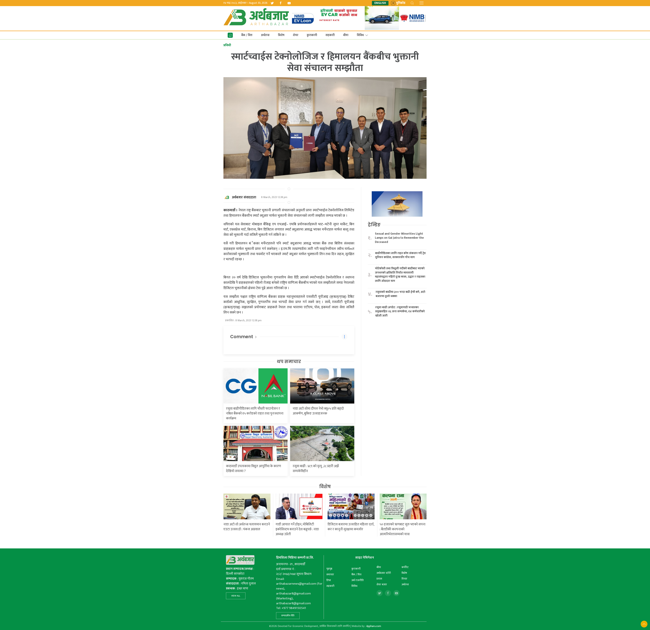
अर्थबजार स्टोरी (383, 573)
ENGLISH (380, 3)
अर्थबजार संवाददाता (244, 197)
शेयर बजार (381, 584)
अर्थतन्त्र (265, 35)
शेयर (295, 35)
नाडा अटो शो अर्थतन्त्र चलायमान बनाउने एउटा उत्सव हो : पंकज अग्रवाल (246, 527)
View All (235, 596)
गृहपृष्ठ (329, 569)
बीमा (345, 35)
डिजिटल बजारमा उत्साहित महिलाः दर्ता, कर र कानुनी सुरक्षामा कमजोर (351, 527)
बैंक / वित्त (246, 35)
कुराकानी (312, 35)
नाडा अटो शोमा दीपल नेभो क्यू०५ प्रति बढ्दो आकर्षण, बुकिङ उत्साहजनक (318, 411)
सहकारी (330, 35)
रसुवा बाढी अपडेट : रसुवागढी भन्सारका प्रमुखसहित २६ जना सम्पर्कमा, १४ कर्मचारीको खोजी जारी (400, 311)
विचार (404, 579)
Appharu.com (373, 626)
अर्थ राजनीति (357, 580)
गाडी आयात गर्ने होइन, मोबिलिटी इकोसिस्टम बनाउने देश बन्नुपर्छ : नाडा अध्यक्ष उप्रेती (297, 529)
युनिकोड (400, 3)
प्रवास (379, 579)
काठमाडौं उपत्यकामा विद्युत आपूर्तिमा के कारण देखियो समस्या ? (253, 468)
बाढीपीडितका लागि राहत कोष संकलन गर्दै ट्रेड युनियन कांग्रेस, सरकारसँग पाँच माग (400, 255)
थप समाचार (289, 362)
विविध (360, 35)
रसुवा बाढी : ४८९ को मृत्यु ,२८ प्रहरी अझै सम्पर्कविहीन (316, 468)
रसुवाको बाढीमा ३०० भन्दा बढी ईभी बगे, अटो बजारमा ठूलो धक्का (400, 294)
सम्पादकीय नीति (287, 615)
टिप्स (328, 580)
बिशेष (281, 35)
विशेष (325, 487)
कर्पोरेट (405, 567)
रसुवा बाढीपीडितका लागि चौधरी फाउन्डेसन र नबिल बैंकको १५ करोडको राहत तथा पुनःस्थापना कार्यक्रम (254, 413)
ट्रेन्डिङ (374, 225)
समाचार (330, 574)
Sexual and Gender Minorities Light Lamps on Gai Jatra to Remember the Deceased (399, 238)
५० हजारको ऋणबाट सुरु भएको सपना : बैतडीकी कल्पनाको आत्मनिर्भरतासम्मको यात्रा (402, 529)
